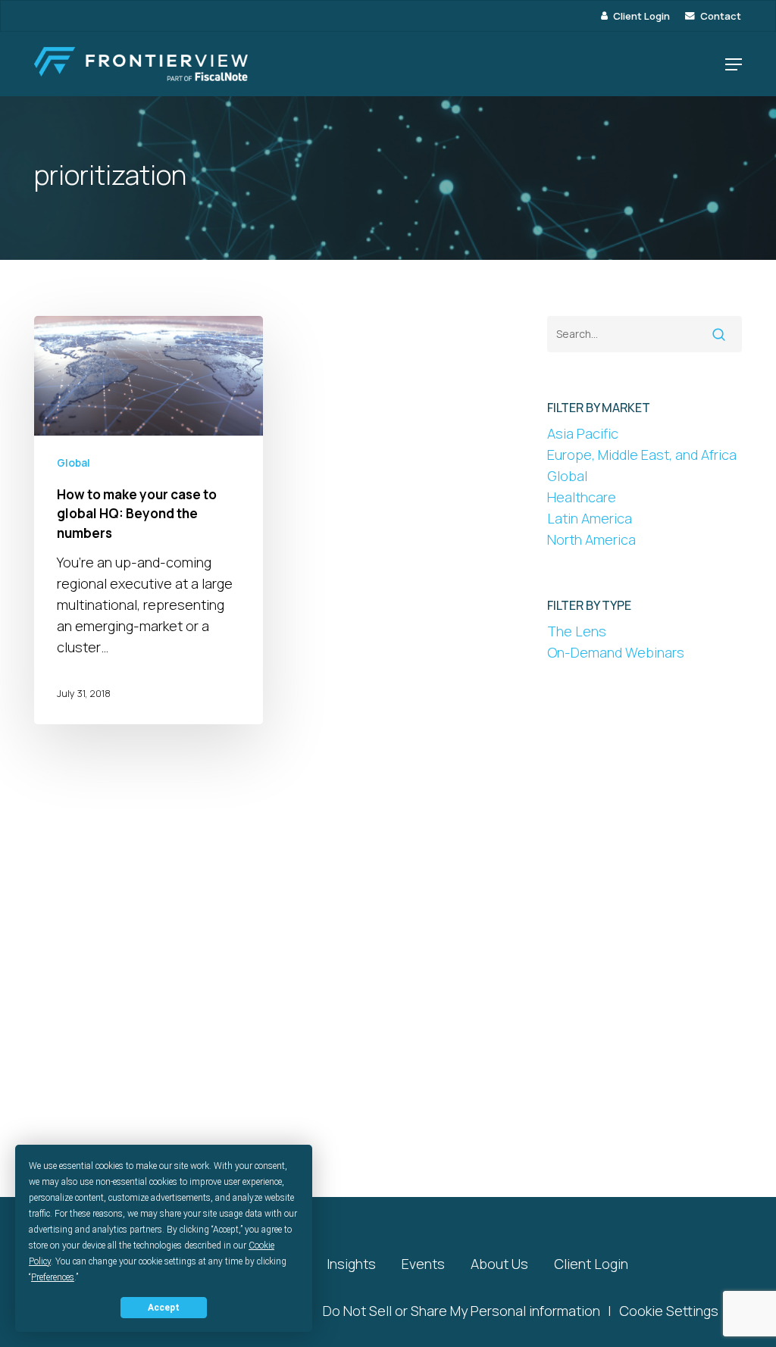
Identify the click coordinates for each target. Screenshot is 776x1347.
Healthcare (581, 497)
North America (591, 539)
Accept (164, 1307)
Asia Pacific (582, 433)
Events (423, 1264)
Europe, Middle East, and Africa (642, 454)
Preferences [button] (52, 1277)
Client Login (591, 1264)
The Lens (576, 631)
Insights (351, 1264)
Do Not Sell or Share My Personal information (461, 1311)
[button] (733, 64)
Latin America (589, 518)
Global (73, 462)
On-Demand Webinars (615, 652)
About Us (499, 1264)
